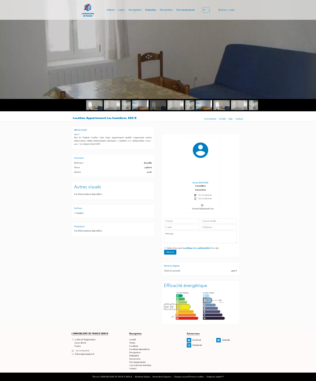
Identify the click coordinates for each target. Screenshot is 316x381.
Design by (215, 376)
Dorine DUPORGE (200, 183)
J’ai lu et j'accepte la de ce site (193, 248)
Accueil (87, 9)
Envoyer (170, 252)
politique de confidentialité (197, 248)
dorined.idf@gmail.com (203, 208)
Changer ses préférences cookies (189, 376)
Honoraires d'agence (161, 376)
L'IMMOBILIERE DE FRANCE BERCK (90, 334)
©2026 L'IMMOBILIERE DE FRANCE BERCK (112, 376)
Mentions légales (142, 376)
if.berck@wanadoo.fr (84, 354)
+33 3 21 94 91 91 (205, 195)
